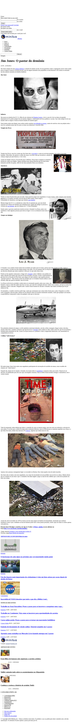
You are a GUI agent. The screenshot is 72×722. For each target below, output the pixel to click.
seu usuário (20, 19)
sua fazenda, (11, 206)
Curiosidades (7, 46)
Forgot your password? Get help (10, 25)
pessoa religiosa (19, 68)
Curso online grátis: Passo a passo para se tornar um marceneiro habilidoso (28, 620)
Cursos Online (8, 51)
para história (31, 200)
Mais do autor (23, 536)
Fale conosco (8, 713)
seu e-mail (20, 30)
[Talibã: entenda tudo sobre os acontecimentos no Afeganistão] (5, 668)
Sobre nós (7, 714)
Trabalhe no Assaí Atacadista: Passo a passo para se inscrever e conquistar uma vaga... (32, 606)
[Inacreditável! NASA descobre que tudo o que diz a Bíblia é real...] (10, 594)
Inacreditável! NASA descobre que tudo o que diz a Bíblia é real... (24, 599)
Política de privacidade (10, 716)
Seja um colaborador (10, 711)
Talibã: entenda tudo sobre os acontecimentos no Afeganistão (22, 672)
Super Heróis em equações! (16, 533)
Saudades (6, 49)
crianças (28, 430)
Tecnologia (7, 48)
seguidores (40, 371)
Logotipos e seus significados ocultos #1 (20, 531)
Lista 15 (6, 43)
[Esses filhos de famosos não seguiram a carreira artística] (5, 655)
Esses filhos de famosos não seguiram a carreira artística (21, 659)
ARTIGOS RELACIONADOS (10, 536)
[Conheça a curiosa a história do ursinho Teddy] (5, 682)
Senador (30, 274)
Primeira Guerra (37, 117)
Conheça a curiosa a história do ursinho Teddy (17, 685)
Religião (3, 553)
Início (5, 41)
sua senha (19, 21)
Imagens (6, 45)
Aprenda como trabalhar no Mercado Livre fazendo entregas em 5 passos (27, 633)
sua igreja (34, 153)
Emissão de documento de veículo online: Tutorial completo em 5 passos (26, 627)
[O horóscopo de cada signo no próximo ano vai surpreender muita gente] (10, 552)
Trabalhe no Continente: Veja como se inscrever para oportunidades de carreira (29, 613)
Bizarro (3, 675)
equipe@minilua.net (11, 643)
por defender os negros (40, 123)
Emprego (3, 610)
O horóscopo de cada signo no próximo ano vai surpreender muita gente (27, 557)
